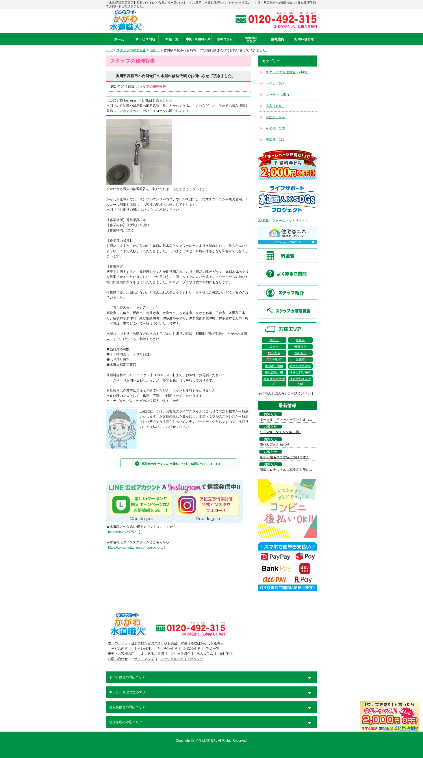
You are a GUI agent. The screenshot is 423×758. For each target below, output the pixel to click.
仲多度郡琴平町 (300, 372)
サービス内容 (118, 648)
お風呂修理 (191, 648)
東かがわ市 (274, 359)
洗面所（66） (276, 117)
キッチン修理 (167, 648)
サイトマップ (144, 659)
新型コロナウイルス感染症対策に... (286, 469)
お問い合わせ (118, 659)
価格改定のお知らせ (274, 444)
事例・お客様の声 (121, 653)
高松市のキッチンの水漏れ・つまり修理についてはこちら (182, 464)
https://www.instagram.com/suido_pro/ (135, 547)
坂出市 (274, 346)
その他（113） (276, 128)
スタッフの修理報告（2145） (287, 72)
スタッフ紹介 (180, 653)
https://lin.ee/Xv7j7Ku (123, 532)
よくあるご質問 (152, 653)
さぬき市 (300, 353)
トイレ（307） (277, 83)
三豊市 (300, 359)
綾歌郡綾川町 (274, 372)
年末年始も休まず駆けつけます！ (284, 457)
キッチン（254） (278, 94)
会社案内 (226, 653)
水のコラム (205, 653)
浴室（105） (275, 106)
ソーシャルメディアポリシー (181, 659)
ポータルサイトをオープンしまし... (286, 419)
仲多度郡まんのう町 (300, 381)
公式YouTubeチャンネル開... (280, 432)
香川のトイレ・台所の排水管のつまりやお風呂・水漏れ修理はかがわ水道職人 (166, 643)
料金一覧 (212, 648)
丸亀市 (300, 340)
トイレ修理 (142, 648)
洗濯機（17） (276, 139)
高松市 (274, 340)
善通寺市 (300, 346)
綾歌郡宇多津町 (300, 366)
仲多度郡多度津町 (274, 381)
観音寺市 (274, 353)
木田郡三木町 (274, 366)
